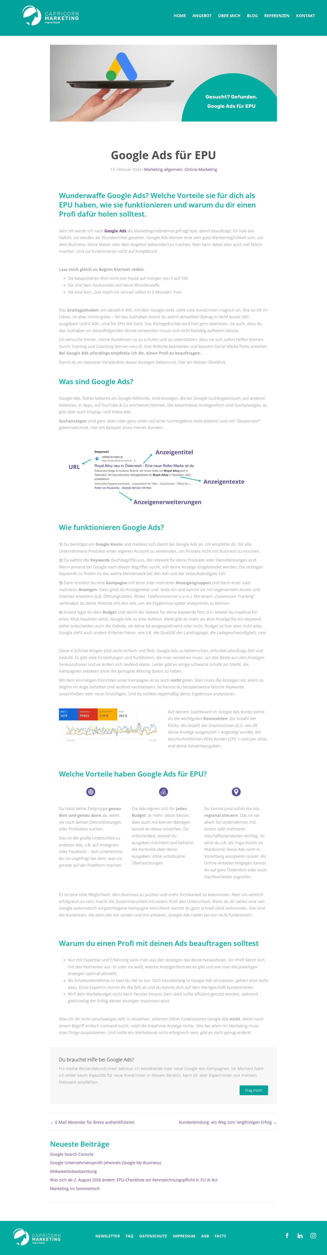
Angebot (202, 15)
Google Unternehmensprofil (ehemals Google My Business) (105, 1162)
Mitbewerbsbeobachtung (73, 1171)
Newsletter (107, 1236)
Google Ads (115, 230)
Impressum (184, 1236)
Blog (252, 15)
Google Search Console (71, 1154)
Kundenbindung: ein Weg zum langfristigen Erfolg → (228, 1122)
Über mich (229, 15)
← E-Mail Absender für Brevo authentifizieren (92, 1122)
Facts (220, 1236)
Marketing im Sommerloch (75, 1188)
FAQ (129, 1236)
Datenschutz (153, 1236)
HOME (180, 15)
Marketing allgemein (163, 169)
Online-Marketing (201, 169)
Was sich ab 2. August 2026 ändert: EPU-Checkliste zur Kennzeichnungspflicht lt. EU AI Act (133, 1179)
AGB (205, 1236)
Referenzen (277, 15)
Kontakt (305, 15)
